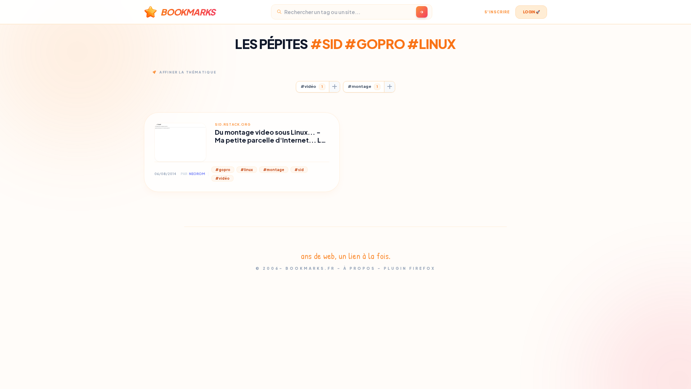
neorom (197, 173)
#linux (246, 169)
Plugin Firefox (409, 268)
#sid (299, 169)
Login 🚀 (531, 12)
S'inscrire (497, 12)
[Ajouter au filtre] (334, 86)
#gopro (222, 169)
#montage (363, 86)
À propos (359, 268)
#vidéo (312, 86)
